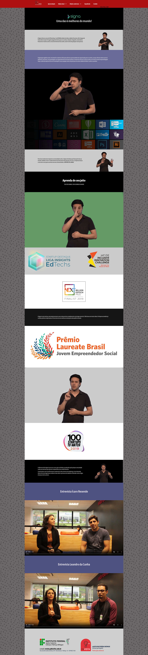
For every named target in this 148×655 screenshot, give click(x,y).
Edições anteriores (74, 4)
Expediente (87, 4)
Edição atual (61, 4)
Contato (95, 4)
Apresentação (51, 4)
